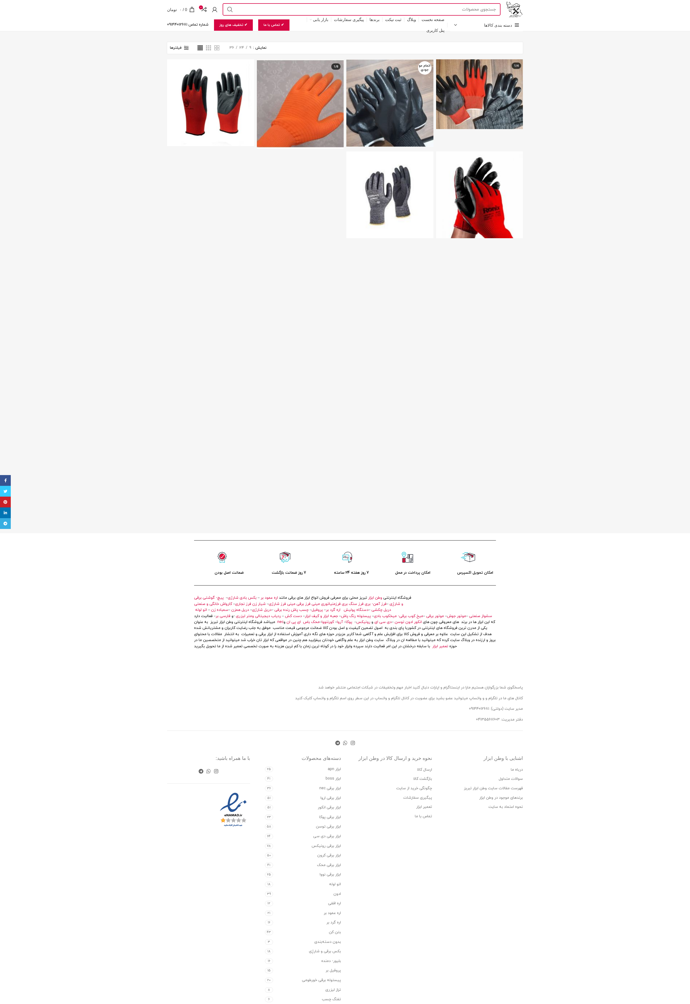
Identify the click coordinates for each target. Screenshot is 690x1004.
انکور (418, 622)
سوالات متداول (511, 778)
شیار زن (259, 604)
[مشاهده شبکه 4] (200, 47)
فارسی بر (223, 616)
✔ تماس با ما (274, 25)
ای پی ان (294, 622)
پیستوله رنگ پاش (356, 616)
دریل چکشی (381, 609)
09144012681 (479, 708)
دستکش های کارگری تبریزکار (479, 82)
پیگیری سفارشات (417, 797)
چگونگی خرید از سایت (414, 788)
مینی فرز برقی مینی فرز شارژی (294, 604)
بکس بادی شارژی (242, 597)
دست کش (293, 616)
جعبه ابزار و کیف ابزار (321, 616)
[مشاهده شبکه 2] (216, 47)
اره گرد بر (333, 609)
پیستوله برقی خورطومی (321, 980)
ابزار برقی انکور (329, 807)
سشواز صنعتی (480, 616)
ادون (409, 622)
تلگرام (334, 698)
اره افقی (334, 903)
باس (306, 622)
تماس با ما (423, 816)
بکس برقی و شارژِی (325, 951)
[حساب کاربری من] (214, 9)
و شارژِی (396, 604)
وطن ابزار (375, 597)
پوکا (349, 622)
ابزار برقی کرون (329, 855)
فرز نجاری (243, 604)
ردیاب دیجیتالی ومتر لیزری (258, 616)
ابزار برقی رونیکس (326, 846)
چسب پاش (300, 609)
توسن (399, 622)
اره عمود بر (269, 597)
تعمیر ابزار (440, 646)
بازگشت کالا (422, 778)
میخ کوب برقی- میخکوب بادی (398, 616)
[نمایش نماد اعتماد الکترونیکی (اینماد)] (233, 810)
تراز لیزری (333, 989)
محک (315, 622)
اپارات (434, 687)
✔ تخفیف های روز (233, 25)
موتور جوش (456, 616)
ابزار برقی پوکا (330, 817)
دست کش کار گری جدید (300, 92)
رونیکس (363, 622)
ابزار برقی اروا (330, 798)
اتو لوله (201, 609)
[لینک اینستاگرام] (353, 743)
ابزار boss (333, 778)
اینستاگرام (452, 687)
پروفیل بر (333, 970)
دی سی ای (383, 622)
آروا (340, 622)
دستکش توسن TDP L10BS (390, 183)
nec (280, 622)
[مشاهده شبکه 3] (208, 47)
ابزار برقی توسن (328, 826)
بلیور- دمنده (331, 961)
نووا (324, 622)
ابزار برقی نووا (330, 874)
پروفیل (317, 609)
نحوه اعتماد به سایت (505, 806)
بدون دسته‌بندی (327, 941)
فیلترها (176, 47)
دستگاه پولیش (356, 609)
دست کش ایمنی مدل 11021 (389, 91)
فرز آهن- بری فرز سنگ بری (364, 604)
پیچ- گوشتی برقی (209, 597)
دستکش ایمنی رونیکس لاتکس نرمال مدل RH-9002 (479, 183)
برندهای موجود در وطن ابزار (501, 797)
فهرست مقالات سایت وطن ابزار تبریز (493, 788)
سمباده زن (219, 609)
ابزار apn (334, 769)
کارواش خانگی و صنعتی (213, 604)
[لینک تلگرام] (337, 743)
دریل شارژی (261, 609)
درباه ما (517, 769)
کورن (330, 622)
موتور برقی (435, 616)
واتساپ (319, 698)
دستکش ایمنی (210, 91)
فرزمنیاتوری (331, 604)
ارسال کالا (424, 769)
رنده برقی (282, 609)
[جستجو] (230, 9)
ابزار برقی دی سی (327, 836)
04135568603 (488, 719)
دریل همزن (240, 609)
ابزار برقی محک (329, 865)
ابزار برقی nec (330, 788)
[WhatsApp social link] (345, 743)
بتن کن (335, 932)
